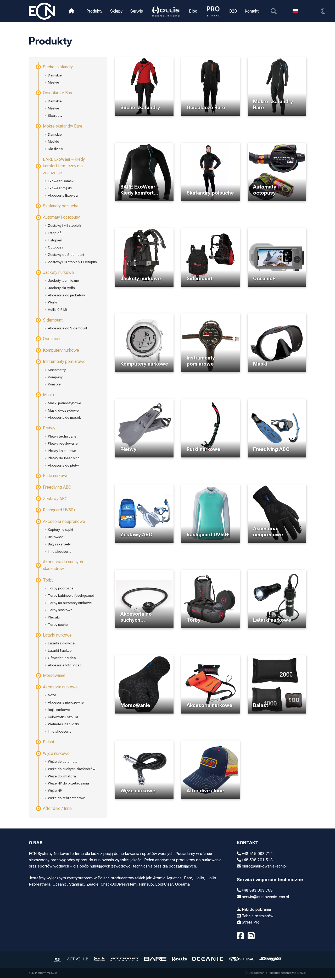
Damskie (55, 75)
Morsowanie (54, 675)
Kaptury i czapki (60, 529)
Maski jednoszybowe (64, 403)
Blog (193, 11)
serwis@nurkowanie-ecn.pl (265, 896)
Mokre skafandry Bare (62, 126)
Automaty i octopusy (61, 217)
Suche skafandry (58, 66)
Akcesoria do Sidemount (67, 328)
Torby (48, 580)
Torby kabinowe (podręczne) (71, 595)
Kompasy (55, 377)
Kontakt (252, 11)
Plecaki (54, 617)
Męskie (53, 82)
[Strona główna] (71, 11)
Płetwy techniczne (62, 436)
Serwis (136, 11)
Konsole (54, 384)
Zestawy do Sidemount (66, 254)
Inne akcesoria (59, 551)
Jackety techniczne (63, 280)
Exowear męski (60, 188)
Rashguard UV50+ (59, 509)
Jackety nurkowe (58, 272)
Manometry (57, 370)
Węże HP (55, 790)
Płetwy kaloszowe (62, 451)
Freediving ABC (57, 487)
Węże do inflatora (62, 776)
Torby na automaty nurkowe (70, 603)
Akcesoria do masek (64, 417)
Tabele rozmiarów (257, 916)
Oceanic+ (51, 338)
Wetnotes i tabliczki (63, 724)
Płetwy (49, 428)
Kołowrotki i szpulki (63, 717)
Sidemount (53, 320)
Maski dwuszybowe (63, 410)
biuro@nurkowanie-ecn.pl (264, 866)
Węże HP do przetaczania (68, 783)
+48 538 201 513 (257, 860)
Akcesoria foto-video (65, 665)
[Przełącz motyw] (323, 11)
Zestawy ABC (55, 498)
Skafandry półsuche (61, 205)
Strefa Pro (250, 922)
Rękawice (55, 537)
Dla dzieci (56, 149)
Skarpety (55, 115)
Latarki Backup (60, 650)
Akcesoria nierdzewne (66, 702)
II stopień (55, 240)
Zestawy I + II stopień (64, 225)
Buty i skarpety (59, 544)
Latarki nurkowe (57, 635)
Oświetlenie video (62, 658)
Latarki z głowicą (61, 643)
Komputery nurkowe (61, 350)
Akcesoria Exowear (63, 195)
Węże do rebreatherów (66, 798)
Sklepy (116, 11)
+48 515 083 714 (257, 853)
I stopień (55, 233)
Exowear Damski (61, 181)
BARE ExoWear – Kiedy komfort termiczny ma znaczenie (64, 166)
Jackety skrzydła (61, 288)
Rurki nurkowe (56, 475)
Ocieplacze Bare (58, 92)
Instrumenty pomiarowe (64, 361)
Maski (48, 394)
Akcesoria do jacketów (66, 295)
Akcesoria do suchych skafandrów (63, 565)
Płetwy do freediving (64, 458)
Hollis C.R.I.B (57, 309)
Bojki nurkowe (59, 710)
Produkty (94, 11)
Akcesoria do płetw (63, 465)
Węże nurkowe (56, 753)
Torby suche (58, 624)
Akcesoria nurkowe (60, 686)
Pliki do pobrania (256, 909)
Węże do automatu (62, 761)
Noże (52, 695)
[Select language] (297, 11)
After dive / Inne (57, 808)
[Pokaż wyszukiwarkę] (274, 11)
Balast (48, 741)
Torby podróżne (61, 588)
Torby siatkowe (60, 610)
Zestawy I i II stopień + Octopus (72, 262)
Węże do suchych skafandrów (71, 769)
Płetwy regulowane (63, 443)
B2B (233, 11)
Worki (52, 302)
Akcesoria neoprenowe (64, 521)
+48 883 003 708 (257, 890)
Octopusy (55, 247)
